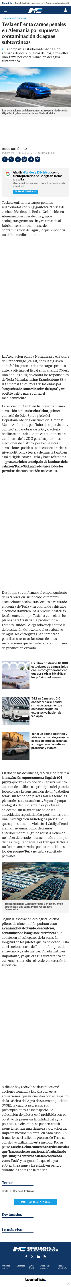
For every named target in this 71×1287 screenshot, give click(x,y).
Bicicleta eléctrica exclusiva (29, 3)
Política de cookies (45, 1267)
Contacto (21, 1266)
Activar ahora (24, 191)
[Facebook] (5, 159)
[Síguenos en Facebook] (26, 1256)
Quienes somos (6, 1267)
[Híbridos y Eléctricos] (35, 1249)
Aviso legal (31, 1267)
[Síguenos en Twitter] (32, 1256)
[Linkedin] (18, 159)
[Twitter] (11, 159)
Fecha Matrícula (62, 1267)
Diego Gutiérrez (14, 149)
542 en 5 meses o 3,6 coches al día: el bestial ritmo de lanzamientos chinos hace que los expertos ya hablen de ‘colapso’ (46, 707)
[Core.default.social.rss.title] (45, 1256)
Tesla (5, 1191)
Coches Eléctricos (14, 18)
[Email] (37, 159)
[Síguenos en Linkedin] (39, 1256)
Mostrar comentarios (35, 1202)
